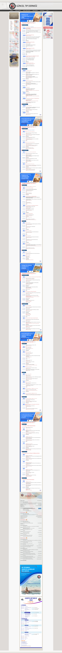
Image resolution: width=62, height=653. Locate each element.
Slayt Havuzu (42, 10)
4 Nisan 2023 (48, 19)
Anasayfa (11, 10)
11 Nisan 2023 (48, 21)
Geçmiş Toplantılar (35, 10)
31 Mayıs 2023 (48, 24)
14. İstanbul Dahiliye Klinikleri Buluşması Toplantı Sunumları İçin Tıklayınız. (14, 15)
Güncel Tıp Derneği (17, 10)
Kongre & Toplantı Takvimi (26, 10)
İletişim (48, 10)
